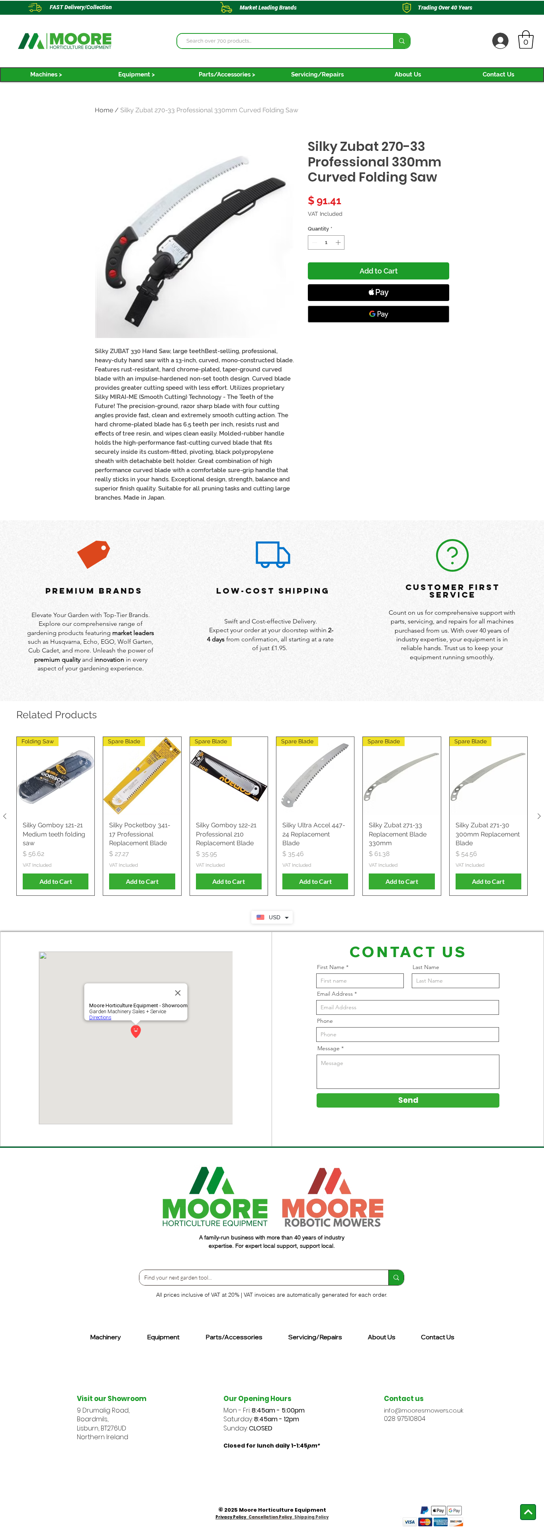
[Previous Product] (5, 816)
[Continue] (528, 1512)
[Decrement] (314, 242)
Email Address (335, 994)
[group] (272, 816)
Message (328, 1048)
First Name (330, 967)
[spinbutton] (326, 242)
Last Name (426, 967)
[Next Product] (539, 816)
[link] (526, 39)
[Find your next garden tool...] (396, 1277)
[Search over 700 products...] (401, 41)
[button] (46, 74)
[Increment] (339, 242)
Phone (325, 1021)
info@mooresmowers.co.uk (423, 1410)
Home (104, 110)
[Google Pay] (378, 314)
